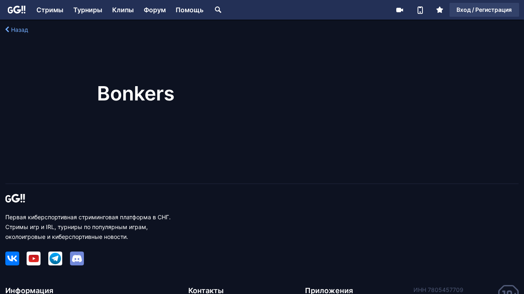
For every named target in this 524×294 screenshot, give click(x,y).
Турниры (87, 10)
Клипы (123, 10)
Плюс (439, 10)
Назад (19, 29)
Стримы (49, 10)
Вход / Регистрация (484, 9)
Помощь (189, 10)
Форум (155, 10)
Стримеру (399, 9)
